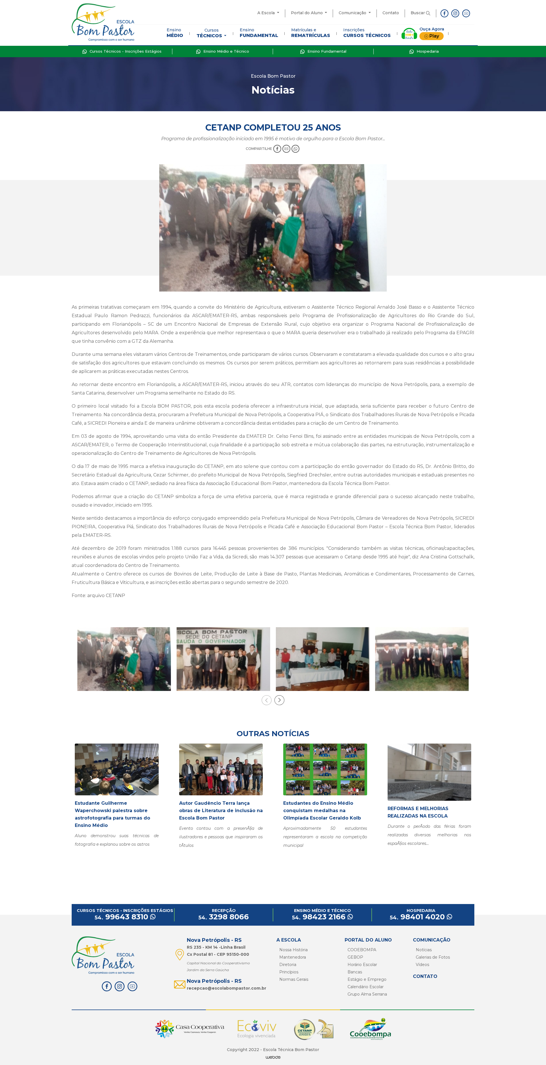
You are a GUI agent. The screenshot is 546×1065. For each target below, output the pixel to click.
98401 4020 (418, 916)
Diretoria (287, 964)
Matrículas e (310, 32)
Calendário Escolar (366, 986)
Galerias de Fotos (433, 957)
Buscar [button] (418, 12)
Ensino (175, 32)
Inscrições (367, 32)
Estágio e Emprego (367, 979)
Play (434, 36)
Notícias (424, 949)
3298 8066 (223, 916)
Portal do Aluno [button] (307, 12)
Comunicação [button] (353, 12)
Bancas (355, 972)
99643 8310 (122, 916)
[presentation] (267, 700)
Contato (390, 12)
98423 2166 (320, 916)
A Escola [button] (266, 12)
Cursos (209, 33)
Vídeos (422, 964)
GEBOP (355, 957)
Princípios (288, 972)
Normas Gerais (293, 979)
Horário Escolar (362, 964)
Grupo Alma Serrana (367, 994)
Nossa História (293, 949)
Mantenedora (292, 957)
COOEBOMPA (362, 949)
